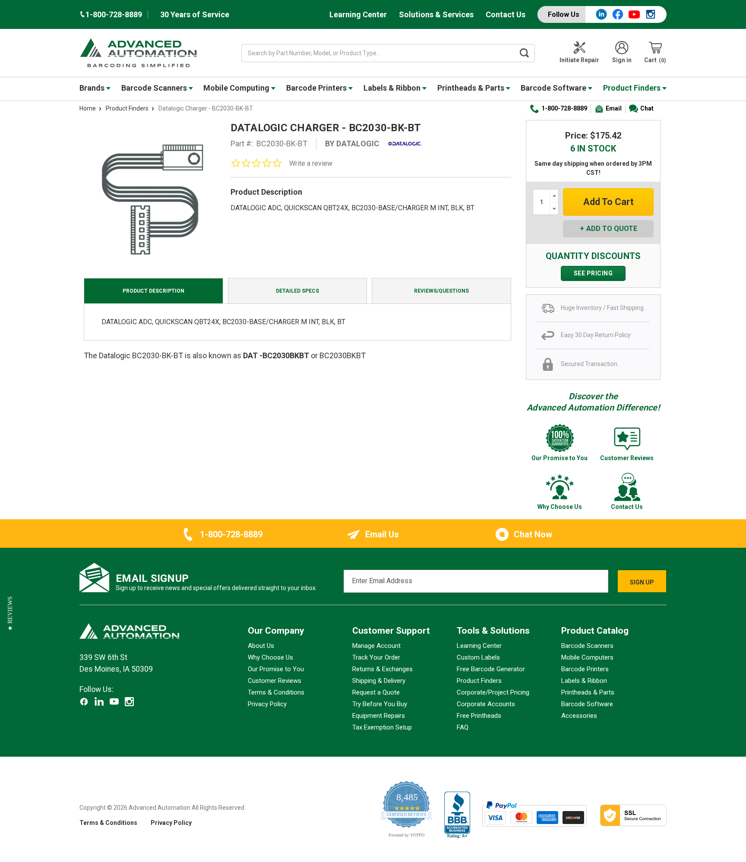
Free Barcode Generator (491, 669)
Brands (92, 87)
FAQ (462, 727)
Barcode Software (554, 87)
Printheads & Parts (471, 87)
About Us (261, 646)
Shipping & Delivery (378, 681)
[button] (10, 613)
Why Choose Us (270, 657)
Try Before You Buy (379, 704)
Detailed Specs (297, 291)
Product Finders (632, 87)
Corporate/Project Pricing (493, 692)
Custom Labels (478, 657)
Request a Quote (376, 692)
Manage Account (376, 646)
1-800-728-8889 (564, 108)
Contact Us (505, 14)
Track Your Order (376, 657)
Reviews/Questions (441, 291)
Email (614, 108)
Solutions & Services (436, 14)
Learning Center (358, 14)
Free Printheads (479, 716)
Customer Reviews (274, 681)
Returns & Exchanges (382, 669)
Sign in (622, 60)
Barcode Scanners (155, 87)
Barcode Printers (317, 87)
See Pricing (593, 273)
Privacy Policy (267, 704)
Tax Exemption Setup (382, 727)
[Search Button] (524, 53)
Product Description (153, 291)
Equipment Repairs (378, 716)
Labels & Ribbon (393, 87)
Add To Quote (611, 228)
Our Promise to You (276, 669)
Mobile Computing (237, 87)
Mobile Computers (587, 657)
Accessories (579, 716)
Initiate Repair (579, 60)
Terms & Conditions (276, 692)
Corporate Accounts (486, 704)
